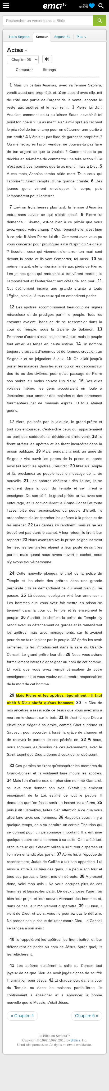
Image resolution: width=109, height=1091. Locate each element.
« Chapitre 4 (22, 1016)
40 (12, 939)
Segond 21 (62, 37)
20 (72, 466)
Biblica (75, 1040)
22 (30, 525)
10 (93, 258)
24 (12, 573)
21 (26, 480)
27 (73, 639)
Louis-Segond (19, 37)
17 (12, 421)
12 (12, 307)
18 (94, 436)
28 (68, 654)
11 (100, 281)
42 (51, 980)
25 (23, 595)
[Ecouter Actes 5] (47, 59)
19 (38, 451)
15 (69, 358)
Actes (15, 50)
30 (78, 702)
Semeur (42, 37)
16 (81, 381)
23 (24, 539)
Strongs (49, 69)
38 (82, 876)
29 (12, 695)
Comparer (24, 69)
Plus (80, 37)
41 (12, 965)
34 (9, 780)
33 (12, 765)
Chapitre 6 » (86, 1016)
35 (99, 802)
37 (59, 854)
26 (23, 617)
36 (60, 817)
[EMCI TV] (55, 6)
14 (78, 344)
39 (81, 906)
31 (61, 717)
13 (99, 329)
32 (83, 739)
